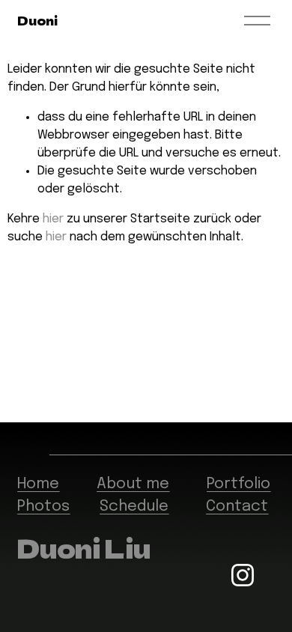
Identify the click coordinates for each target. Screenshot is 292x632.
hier (53, 219)
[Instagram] (243, 575)
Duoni (37, 20)
